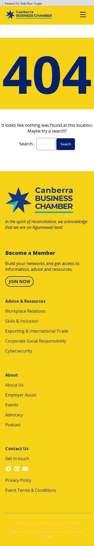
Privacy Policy (18, 480)
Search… (27, 144)
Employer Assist (20, 395)
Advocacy (14, 415)
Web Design (25, 523)
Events (11, 405)
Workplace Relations (25, 311)
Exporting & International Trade (36, 331)
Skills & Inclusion (21, 321)
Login (38, 3)
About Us (14, 385)
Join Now (27, 3)
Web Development (53, 523)
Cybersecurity (18, 351)
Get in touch (17, 458)
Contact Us (12, 3)
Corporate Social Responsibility (35, 341)
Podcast (13, 425)
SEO (75, 523)
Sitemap (16, 531)
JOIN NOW (19, 281)
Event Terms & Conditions (30, 490)
